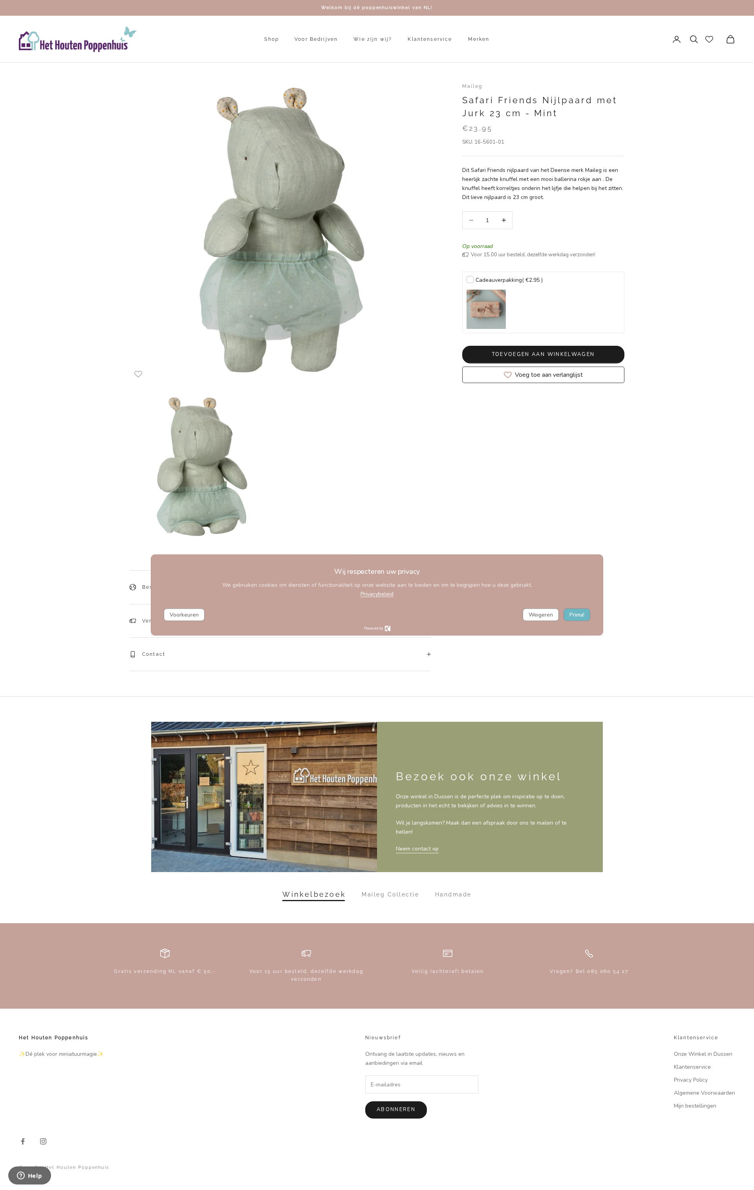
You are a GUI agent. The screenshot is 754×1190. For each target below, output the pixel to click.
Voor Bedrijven (316, 39)
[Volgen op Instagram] (43, 1141)
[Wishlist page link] (709, 39)
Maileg (472, 86)
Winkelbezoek (314, 894)
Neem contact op (417, 848)
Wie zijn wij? (372, 39)
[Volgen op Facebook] (23, 1141)
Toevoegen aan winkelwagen (543, 354)
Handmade (453, 894)
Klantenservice (430, 39)
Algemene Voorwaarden (704, 1093)
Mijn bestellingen (695, 1106)
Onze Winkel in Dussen (703, 1054)
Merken (479, 39)
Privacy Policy (691, 1080)
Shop (271, 39)
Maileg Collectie (390, 894)
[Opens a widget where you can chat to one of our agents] (29, 1176)
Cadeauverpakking (509, 280)
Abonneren (396, 1109)
